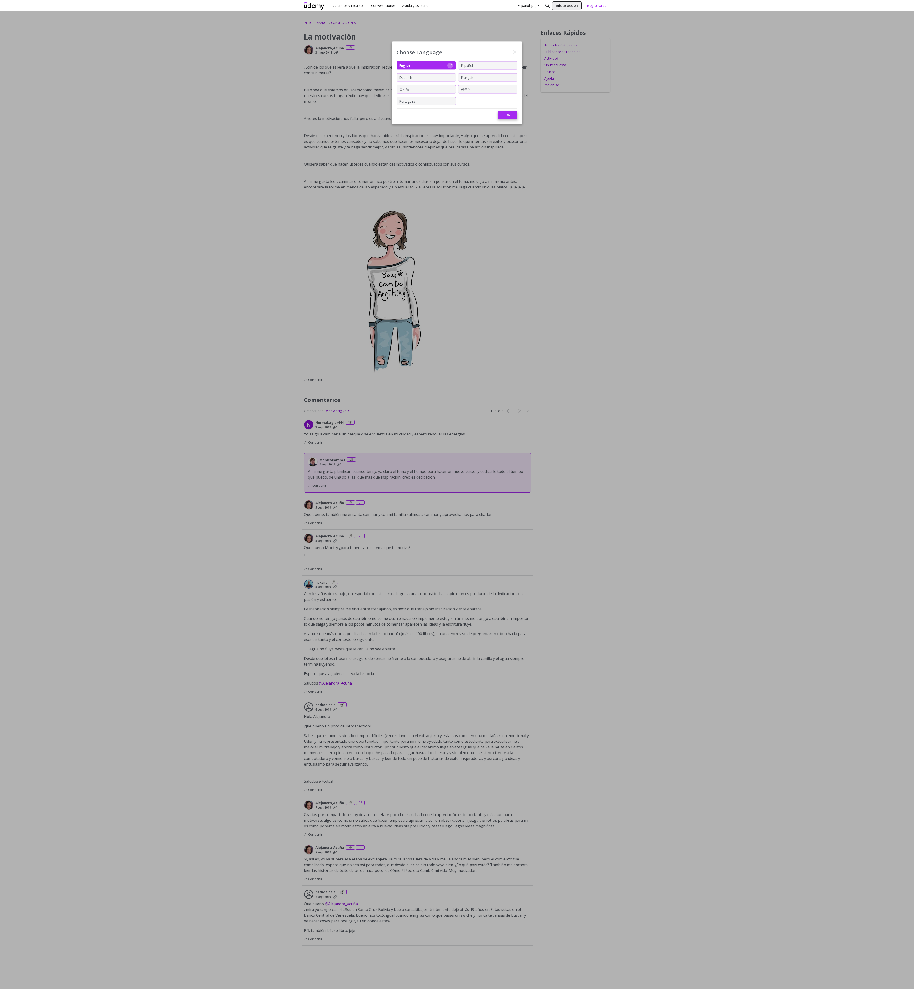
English (404, 65)
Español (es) (527, 5)
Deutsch (405, 77)
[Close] (514, 52)
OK (507, 115)
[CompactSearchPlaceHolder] (547, 5)
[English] (314, 6)
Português (407, 101)
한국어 (466, 89)
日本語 (404, 89)
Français (467, 77)
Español (467, 65)
